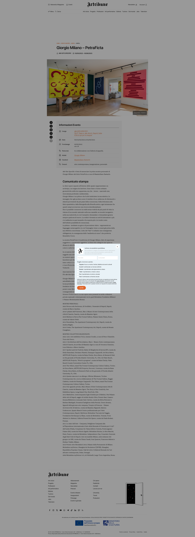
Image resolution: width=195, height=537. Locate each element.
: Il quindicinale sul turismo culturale (89, 274)
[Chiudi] (117, 246)
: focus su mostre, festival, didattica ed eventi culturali (95, 264)
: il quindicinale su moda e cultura (89, 271)
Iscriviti (81, 288)
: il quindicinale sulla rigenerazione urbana (92, 269)
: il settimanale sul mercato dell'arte (90, 267)
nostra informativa (100, 280)
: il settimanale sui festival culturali (89, 276)
